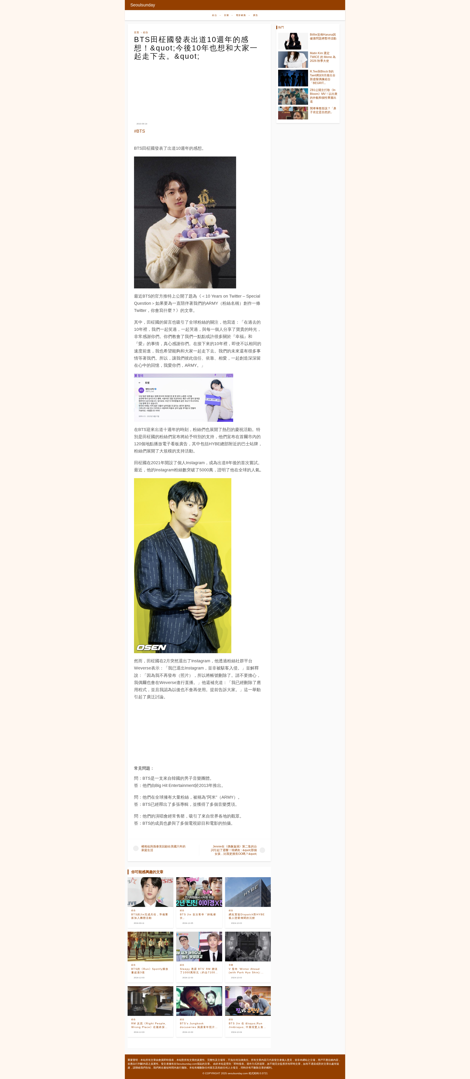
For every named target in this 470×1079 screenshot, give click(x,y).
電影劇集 (241, 15)
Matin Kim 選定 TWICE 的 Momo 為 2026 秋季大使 (323, 57)
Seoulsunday (142, 5)
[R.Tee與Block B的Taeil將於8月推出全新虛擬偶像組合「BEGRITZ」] (293, 78)
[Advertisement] (199, 88)
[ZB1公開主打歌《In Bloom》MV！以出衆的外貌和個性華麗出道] (293, 96)
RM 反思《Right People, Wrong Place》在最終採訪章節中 (149, 1025)
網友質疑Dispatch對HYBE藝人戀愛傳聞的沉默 (247, 916)
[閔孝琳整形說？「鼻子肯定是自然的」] (293, 113)
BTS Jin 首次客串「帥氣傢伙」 (198, 916)
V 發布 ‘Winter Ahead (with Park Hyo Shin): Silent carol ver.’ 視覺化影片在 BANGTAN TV (247, 970)
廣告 (255, 15)
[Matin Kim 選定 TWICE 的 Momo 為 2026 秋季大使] (293, 59)
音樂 (226, 15)
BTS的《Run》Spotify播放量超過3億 (149, 970)
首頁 (136, 32)
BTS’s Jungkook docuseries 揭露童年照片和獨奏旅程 (199, 1025)
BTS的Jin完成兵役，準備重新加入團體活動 (149, 916)
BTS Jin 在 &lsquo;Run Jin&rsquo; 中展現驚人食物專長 (247, 1025)
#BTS (139, 131)
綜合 (214, 15)
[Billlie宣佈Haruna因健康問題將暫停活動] (293, 41)
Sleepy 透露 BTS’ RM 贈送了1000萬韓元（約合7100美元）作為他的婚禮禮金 (199, 970)
